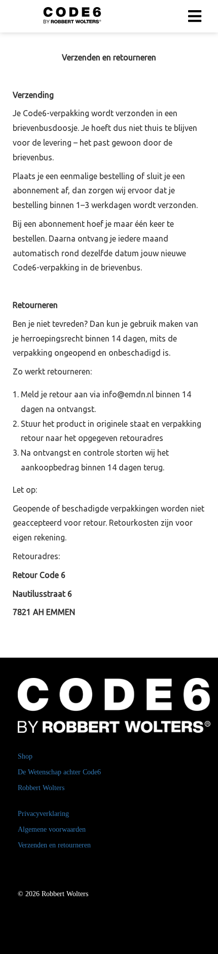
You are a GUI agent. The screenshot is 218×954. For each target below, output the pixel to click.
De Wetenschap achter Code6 (59, 772)
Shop (25, 756)
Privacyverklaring (43, 813)
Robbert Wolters (41, 788)
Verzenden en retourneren (54, 845)
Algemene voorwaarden (52, 829)
